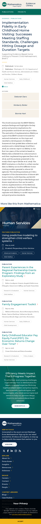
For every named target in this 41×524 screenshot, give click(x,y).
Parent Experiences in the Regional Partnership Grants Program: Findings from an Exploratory (19, 271)
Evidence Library (30, 4)
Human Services (9, 79)
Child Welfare (8, 83)
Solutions (6, 470)
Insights (5, 464)
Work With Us (20, 406)
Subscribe (8, 444)
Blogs (4, 495)
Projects (22, 12)
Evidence (5, 18)
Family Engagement (19, 304)
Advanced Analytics (10, 253)
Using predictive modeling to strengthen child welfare (19, 238)
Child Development (10, 325)
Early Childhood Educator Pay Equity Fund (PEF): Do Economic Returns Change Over (20, 339)
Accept (20, 521)
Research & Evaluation (11, 290)
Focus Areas (7, 461)
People (5, 487)
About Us (6, 458)
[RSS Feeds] (20, 451)
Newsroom (6, 467)
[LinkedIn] (12, 451)
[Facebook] (8, 451)
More (6, 87)
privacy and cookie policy (22, 514)
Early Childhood (24, 79)
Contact (5, 481)
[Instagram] (16, 451)
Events (5, 484)
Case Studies (7, 498)
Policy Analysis (28, 356)
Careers (5, 478)
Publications (7, 12)
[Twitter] (4, 451)
